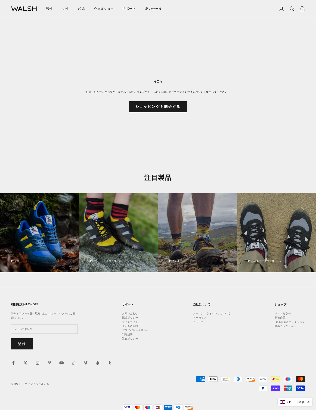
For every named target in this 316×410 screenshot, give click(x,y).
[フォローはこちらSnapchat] (97, 363)
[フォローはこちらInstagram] (37, 363)
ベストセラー (283, 313)
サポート (129, 8)
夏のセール (153, 8)
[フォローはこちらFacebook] (13, 363)
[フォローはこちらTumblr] (109, 363)
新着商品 (280, 317)
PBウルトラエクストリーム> (264, 261)
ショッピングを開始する (158, 106)
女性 (65, 8)
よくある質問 (130, 326)
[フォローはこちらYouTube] (61, 363)
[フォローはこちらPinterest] (49, 363)
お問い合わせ (130, 313)
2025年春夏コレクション (290, 322)
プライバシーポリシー (135, 330)
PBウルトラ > (177, 261)
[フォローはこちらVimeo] (85, 363)
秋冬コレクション (285, 326)
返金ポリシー (130, 338)
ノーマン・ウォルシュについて (212, 313)
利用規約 (127, 334)
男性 (49, 8)
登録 (22, 344)
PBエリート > (19, 261)
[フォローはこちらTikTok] (73, 363)
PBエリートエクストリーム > (107, 261)
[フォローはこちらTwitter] (25, 363)
